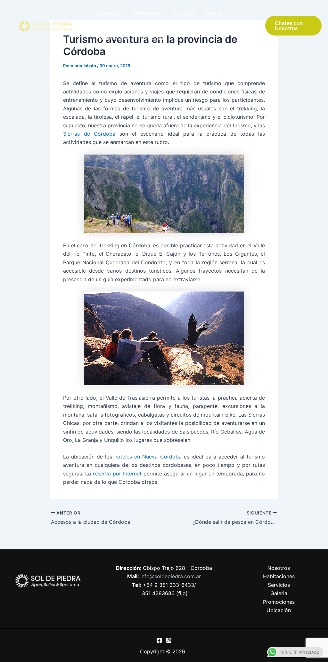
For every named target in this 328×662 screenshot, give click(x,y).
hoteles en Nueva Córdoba (147, 456)
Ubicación (153, 38)
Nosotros (110, 13)
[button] (293, 26)
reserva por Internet (117, 473)
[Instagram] (169, 640)
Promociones (114, 38)
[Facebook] (159, 640)
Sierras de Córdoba (89, 134)
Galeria (214, 13)
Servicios (184, 13)
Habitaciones (147, 13)
